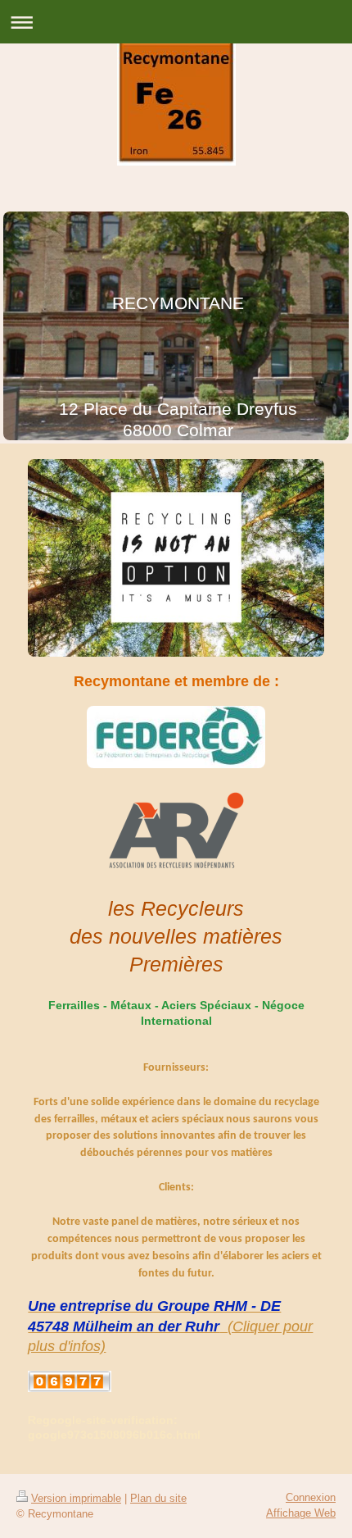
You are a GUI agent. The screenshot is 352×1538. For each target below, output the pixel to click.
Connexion (311, 1497)
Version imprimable (76, 1498)
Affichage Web (301, 1513)
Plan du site (158, 1498)
